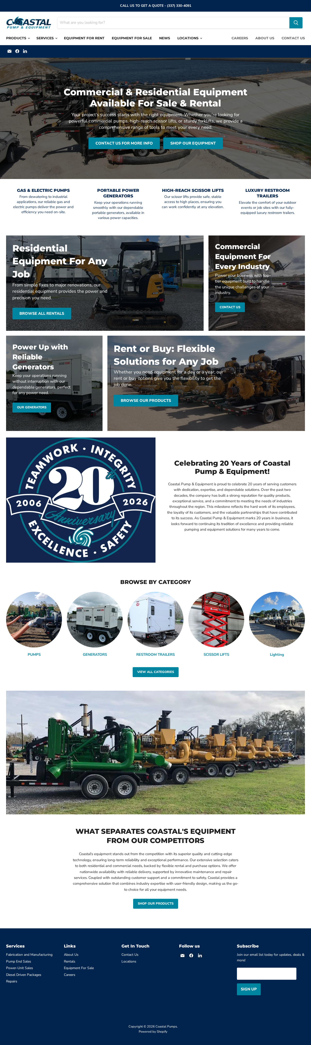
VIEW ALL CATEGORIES (155, 672)
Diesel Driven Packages (23, 974)
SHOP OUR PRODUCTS (155, 903)
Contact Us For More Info (124, 143)
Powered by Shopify (153, 1031)
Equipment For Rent (84, 38)
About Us (264, 38)
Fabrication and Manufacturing (29, 954)
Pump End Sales (18, 961)
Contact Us (293, 38)
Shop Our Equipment (193, 143)
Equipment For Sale (79, 968)
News (164, 38)
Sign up (249, 989)
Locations (188, 38)
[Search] (295, 22)
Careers (240, 38)
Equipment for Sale (132, 38)
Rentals (69, 961)
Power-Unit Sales (19, 968)
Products (16, 38)
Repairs (11, 981)
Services (45, 38)
